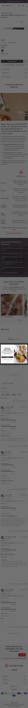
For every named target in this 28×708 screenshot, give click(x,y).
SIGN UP (7, 357)
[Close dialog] (26, 345)
